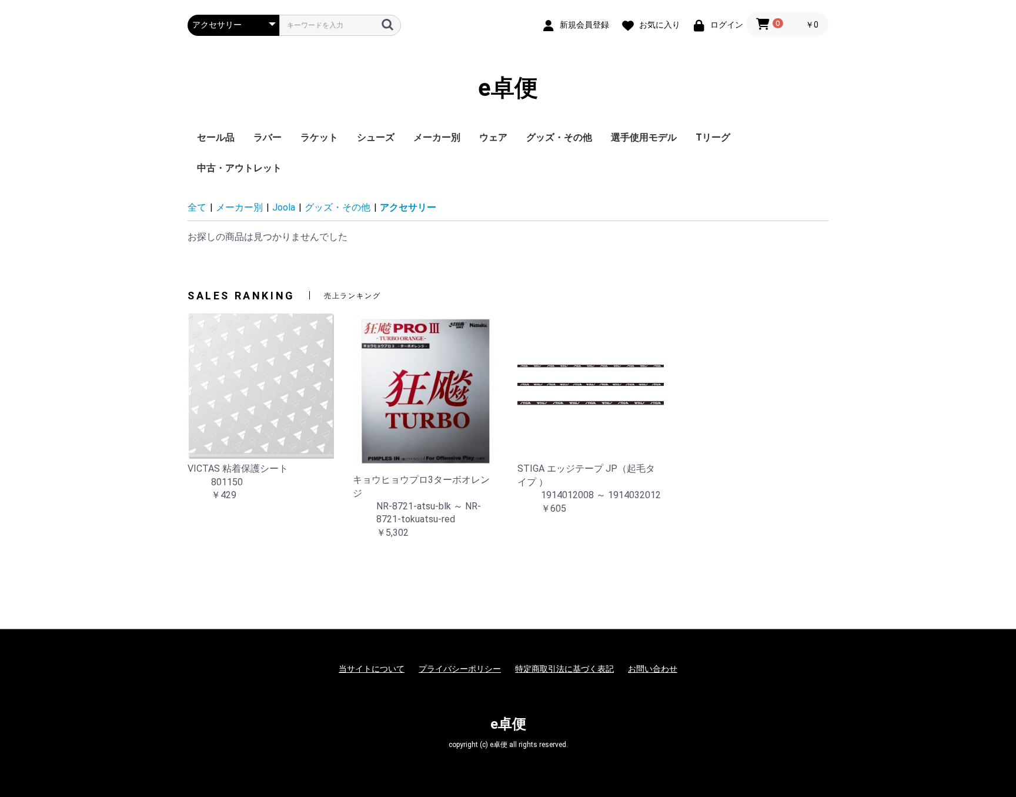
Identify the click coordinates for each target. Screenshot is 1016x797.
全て (197, 207)
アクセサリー (408, 207)
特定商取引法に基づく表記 (564, 668)
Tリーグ (713, 137)
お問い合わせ (652, 668)
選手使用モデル (644, 137)
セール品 (216, 137)
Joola (283, 207)
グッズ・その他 (559, 137)
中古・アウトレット (239, 168)
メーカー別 (436, 137)
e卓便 (508, 88)
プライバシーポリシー (460, 668)
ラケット (319, 137)
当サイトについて (372, 668)
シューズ (376, 137)
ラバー (267, 137)
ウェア (493, 137)
